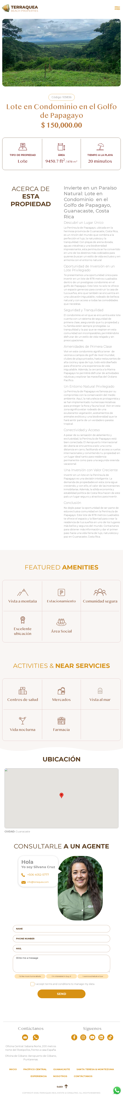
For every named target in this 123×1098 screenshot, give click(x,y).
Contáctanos (83, 1076)
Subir (60, 1086)
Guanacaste (61, 1069)
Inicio (13, 1069)
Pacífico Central (35, 1069)
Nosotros (60, 1076)
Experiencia (39, 1076)
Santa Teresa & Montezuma (95, 1069)
